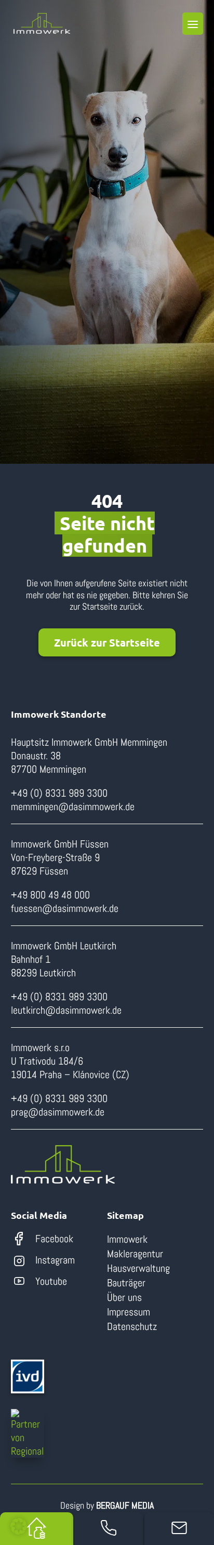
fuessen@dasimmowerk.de (64, 908)
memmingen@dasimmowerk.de (73, 806)
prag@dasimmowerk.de (57, 1112)
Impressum (128, 1312)
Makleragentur (135, 1253)
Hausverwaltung (138, 1268)
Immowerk (127, 1239)
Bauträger (126, 1282)
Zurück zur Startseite (107, 642)
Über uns (124, 1297)
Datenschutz (132, 1326)
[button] (18, 1526)
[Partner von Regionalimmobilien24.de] (28, 1433)
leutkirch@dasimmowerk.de (66, 1010)
